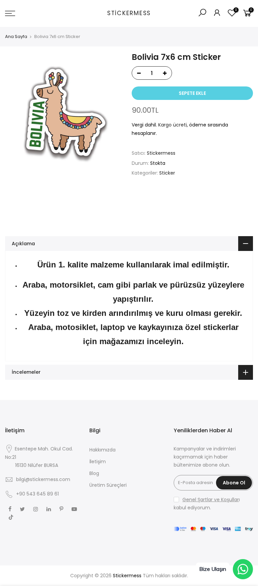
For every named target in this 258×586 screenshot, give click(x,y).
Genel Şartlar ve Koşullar (210, 499)
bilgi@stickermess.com (43, 479)
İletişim (97, 461)
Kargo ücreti (172, 124)
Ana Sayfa (16, 37)
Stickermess (129, 13)
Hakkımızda (102, 449)
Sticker (167, 173)
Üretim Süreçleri (108, 485)
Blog (94, 473)
